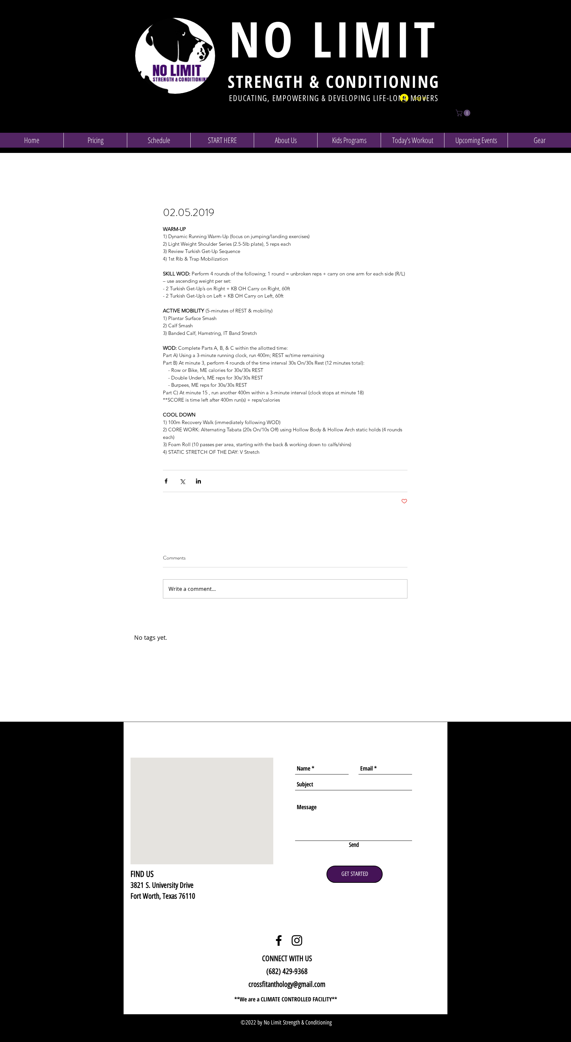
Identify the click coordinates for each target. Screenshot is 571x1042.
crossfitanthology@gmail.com (286, 984)
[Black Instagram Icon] (297, 940)
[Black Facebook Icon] (279, 940)
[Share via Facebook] (166, 481)
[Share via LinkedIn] (198, 481)
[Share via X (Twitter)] (182, 481)
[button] (464, 113)
